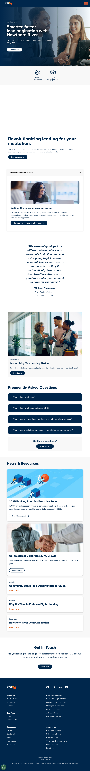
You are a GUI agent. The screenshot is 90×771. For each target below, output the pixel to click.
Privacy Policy (17, 763)
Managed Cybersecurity (56, 702)
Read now (17, 373)
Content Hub (12, 734)
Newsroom (11, 741)
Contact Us (14, 49)
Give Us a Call (52, 744)
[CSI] (8, 3)
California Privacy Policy (31, 763)
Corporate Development (56, 741)
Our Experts (12, 720)
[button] (75, 271)
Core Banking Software (56, 698)
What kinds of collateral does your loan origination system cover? (43, 430)
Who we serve (13, 702)
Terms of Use (66, 763)
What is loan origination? (24, 397)
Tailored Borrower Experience (21, 172)
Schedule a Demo (53, 734)
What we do (12, 698)
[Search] (81, 3)
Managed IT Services (55, 706)
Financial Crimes (53, 709)
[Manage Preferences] (3, 767)
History (10, 706)
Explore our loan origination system (29, 223)
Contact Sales (52, 737)
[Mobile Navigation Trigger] (86, 3)
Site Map (75, 763)
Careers (10, 730)
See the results (17, 157)
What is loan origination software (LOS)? (31, 408)
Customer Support (54, 730)
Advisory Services (53, 713)
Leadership (11, 716)
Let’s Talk (45, 666)
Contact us (45, 446)
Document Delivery (54, 716)
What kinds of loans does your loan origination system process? (42, 419)
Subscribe (11, 744)
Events (10, 737)
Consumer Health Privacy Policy (50, 763)
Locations (50, 748)
